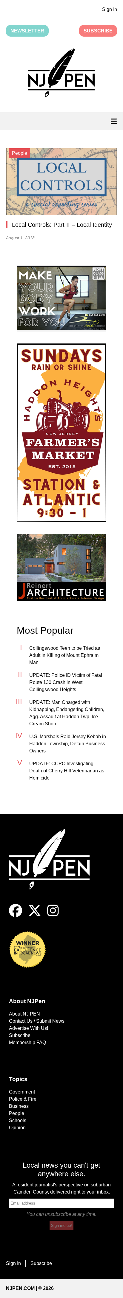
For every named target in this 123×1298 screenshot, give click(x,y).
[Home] (54, 866)
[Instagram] (53, 915)
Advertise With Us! (28, 1028)
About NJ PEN (24, 1013)
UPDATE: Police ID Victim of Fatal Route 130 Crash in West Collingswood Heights (65, 682)
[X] (34, 915)
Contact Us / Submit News (36, 1021)
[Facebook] (15, 915)
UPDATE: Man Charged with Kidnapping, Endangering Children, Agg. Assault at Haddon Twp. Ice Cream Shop (66, 713)
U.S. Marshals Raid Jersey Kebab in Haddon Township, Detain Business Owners (67, 743)
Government (22, 1091)
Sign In (109, 9)
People (16, 1113)
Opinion (17, 1127)
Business (19, 1106)
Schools (17, 1120)
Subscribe (98, 30)
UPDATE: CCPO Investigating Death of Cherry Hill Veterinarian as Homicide (66, 770)
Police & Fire (22, 1099)
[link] (61, 298)
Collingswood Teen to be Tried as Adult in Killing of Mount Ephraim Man (64, 655)
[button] (61, 74)
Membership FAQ (27, 1042)
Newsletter (27, 30)
